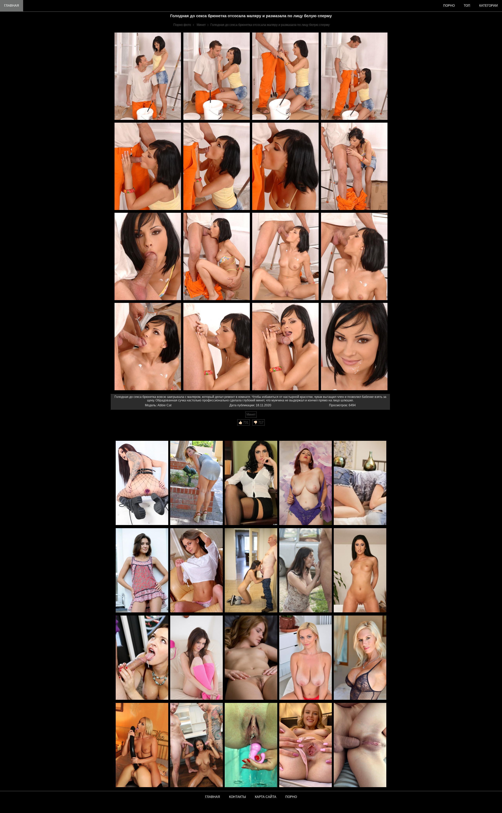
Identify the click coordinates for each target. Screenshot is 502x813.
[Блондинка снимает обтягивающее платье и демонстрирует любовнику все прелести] (196, 483)
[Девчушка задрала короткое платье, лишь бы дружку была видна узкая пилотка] (142, 570)
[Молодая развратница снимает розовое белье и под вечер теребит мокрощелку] (196, 658)
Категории (488, 5)
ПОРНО (291, 797)
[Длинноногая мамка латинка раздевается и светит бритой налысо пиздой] (360, 570)
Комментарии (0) (125, 428)
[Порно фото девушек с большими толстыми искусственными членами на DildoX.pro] (142, 745)
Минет (251, 414)
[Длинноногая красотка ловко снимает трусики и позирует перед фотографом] (196, 570)
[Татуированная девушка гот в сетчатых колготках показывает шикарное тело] (142, 483)
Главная (11, 5)
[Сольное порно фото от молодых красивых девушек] (305, 745)
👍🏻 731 (243, 422)
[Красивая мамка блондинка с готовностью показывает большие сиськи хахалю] (360, 658)
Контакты (237, 797)
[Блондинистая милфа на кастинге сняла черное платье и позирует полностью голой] (305, 658)
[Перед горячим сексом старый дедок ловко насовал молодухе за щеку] (251, 570)
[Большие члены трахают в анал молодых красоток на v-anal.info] (360, 745)
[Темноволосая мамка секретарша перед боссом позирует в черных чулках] (251, 483)
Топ (467, 5)
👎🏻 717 (259, 422)
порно (449, 5)
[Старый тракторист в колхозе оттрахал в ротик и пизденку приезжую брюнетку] (305, 570)
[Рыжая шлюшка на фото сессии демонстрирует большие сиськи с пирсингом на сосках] (305, 483)
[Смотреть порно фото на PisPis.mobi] (251, 745)
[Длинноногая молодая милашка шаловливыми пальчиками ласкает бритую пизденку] (251, 658)
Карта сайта (265, 797)
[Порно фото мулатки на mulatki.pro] (196, 745)
